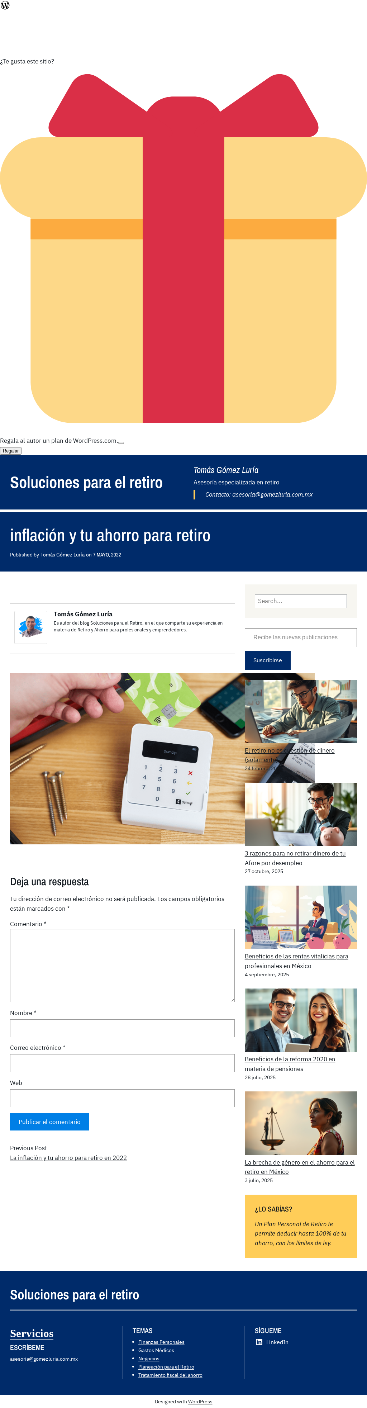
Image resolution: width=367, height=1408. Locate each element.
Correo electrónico (38, 1048)
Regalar (11, 451)
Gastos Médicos (156, 1350)
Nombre (23, 1013)
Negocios (148, 1358)
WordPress (200, 1401)
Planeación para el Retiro (166, 1366)
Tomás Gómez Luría (83, 614)
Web (16, 1083)
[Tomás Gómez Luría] (30, 642)
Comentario (28, 924)
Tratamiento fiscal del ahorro (170, 1374)
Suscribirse (267, 660)
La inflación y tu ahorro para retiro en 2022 (68, 1158)
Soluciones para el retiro (86, 482)
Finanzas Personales (161, 1341)
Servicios (31, 1333)
